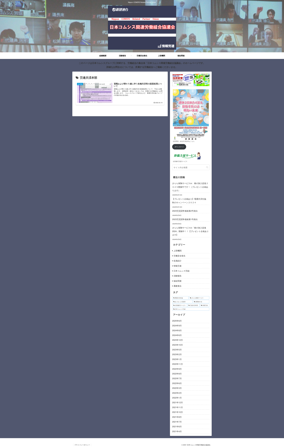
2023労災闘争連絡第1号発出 (185, 219)
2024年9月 (177, 325)
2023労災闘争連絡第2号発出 (185, 210)
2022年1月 (177, 397)
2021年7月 (177, 421)
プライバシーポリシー (82, 445)
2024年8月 (177, 330)
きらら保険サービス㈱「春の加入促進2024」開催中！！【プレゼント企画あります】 (190, 231)
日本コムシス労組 (181, 270)
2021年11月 (177, 407)
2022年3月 (177, 388)
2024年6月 (177, 335)
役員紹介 (177, 260)
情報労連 (177, 265)
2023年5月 (177, 349)
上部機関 (177, 250)
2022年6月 (177, 383)
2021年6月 (177, 426)
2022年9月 (177, 368)
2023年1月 (177, 359)
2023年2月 (177, 354)
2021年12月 (177, 402)
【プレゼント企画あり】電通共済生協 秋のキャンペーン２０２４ (190, 200)
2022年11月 (177, 363)
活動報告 (177, 275)
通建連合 (177, 285)
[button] (207, 167)
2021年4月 (177, 431)
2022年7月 (177, 378)
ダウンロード (179, 146)
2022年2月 (177, 392)
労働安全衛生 (179, 255)
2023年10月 (177, 344)
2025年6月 (177, 320)
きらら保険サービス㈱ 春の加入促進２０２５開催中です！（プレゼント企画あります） (190, 187)
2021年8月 (177, 416)
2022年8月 (177, 373)
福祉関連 (177, 280)
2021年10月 (177, 412)
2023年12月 (177, 339)
